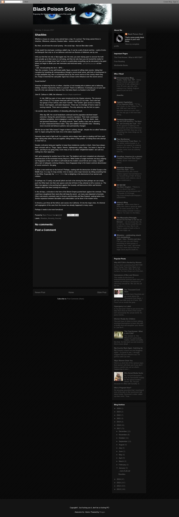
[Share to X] (73, 215)
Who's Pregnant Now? (122, 388)
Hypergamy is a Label (122, 306)
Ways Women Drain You (123, 361)
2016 (119, 479)
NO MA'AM (121, 185)
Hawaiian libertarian (125, 168)
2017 (119, 428)
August (122, 445)
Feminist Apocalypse (125, 119)
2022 (119, 415)
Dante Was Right (123, 169)
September (123, 441)
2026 (119, 408)
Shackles (121, 474)
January (122, 468)
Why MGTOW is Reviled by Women (127, 262)
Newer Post (40, 292)
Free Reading (119, 61)
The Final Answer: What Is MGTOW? (133, 332)
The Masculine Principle (127, 218)
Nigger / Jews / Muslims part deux (129, 239)
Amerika (120, 95)
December (123, 431)
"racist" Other (59, 174)
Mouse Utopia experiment (72, 94)
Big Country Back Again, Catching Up (128, 348)
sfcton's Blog (122, 202)
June (121, 451)
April (121, 458)
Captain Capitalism (124, 102)
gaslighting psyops (89, 63)
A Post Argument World (125, 104)
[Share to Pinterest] (77, 215)
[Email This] (68, 215)
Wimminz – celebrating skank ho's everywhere (129, 236)
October (122, 438)
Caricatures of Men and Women (126, 275)
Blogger (102, 512)
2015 (119, 483)
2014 (119, 486)
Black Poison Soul (54, 9)
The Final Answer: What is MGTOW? (128, 57)
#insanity (51, 218)
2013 (119, 489)
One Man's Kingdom (124, 187)
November (123, 435)
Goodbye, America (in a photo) (129, 156)
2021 (119, 418)
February (122, 465)
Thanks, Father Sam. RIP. (126, 80)
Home (71, 292)
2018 (119, 425)
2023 (119, 412)
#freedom (44, 218)
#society (58, 218)
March (121, 461)
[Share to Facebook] (75, 215)
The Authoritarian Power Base (127, 141)
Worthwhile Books (121, 65)
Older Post (101, 292)
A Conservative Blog (125, 78)
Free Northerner (123, 139)
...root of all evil (124, 471)
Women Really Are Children (124, 319)
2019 (119, 422)
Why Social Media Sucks (133, 373)
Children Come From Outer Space (129, 158)
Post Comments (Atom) (75, 299)
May (121, 455)
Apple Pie (120, 204)
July (120, 448)
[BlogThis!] (70, 215)
